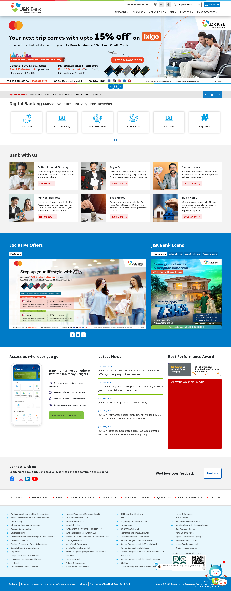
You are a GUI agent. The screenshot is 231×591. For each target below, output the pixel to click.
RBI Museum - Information (78, 566)
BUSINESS (138, 12)
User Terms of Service (185, 529)
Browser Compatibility (21, 529)
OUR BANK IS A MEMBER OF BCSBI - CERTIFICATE (110, 584)
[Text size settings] (161, 4)
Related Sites (126, 525)
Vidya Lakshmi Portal (185, 533)
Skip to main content (137, 4)
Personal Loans (210, 253)
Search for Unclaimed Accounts (135, 533)
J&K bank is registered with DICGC (81, 533)
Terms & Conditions (184, 514)
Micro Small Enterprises (76, 544)
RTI (122, 517)
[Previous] (206, 94)
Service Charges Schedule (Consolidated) (139, 544)
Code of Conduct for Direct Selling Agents (29, 544)
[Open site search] (175, 4)
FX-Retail (15, 563)
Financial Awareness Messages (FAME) (83, 514)
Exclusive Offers (40, 497)
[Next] (218, 94)
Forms (59, 497)
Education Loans (192, 253)
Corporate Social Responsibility (25, 555)
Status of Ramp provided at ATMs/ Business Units (143, 566)
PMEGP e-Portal (73, 559)
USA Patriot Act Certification (188, 521)
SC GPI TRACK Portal (130, 529)
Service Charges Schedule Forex (135, 548)
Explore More (185, 4)
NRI (172, 12)
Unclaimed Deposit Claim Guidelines (192, 525)
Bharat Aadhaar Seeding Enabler (25, 525)
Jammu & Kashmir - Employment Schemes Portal (87, 536)
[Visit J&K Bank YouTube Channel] (36, 479)
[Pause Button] (115, 86)
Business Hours (18, 533)
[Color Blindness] (168, 4)
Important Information (81, 497)
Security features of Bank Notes (135, 536)
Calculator (215, 497)
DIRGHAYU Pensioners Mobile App (26, 559)
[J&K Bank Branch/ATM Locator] (155, 4)
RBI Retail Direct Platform (132, 514)
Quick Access (164, 497)
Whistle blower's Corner (186, 540)
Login (212, 4)
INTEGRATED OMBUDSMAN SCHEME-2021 (84, 529)
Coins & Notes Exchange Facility (25, 548)
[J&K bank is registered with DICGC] (189, 562)
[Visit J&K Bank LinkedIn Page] (28, 479)
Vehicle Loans (175, 253)
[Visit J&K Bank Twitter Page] (18, 478)
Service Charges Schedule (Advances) (137, 540)
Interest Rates (109, 497)
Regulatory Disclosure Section (134, 521)
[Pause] (212, 94)
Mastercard (15, 253)
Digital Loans (17, 497)
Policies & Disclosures (75, 563)
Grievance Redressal (75, 521)
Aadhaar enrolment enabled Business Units (30, 514)
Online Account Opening (137, 497)
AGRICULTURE (157, 12)
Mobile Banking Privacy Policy (79, 548)
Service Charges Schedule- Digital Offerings (140, 559)
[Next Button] (120, 86)
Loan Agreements (74, 540)
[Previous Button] (110, 86)
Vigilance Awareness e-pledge (189, 536)
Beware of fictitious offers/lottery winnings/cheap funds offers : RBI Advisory (54, 584)
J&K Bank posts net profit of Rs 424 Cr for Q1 (123, 402)
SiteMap (124, 563)
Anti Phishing (16, 521)
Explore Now (190, 183)
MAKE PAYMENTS (206, 12)
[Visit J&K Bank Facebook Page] (13, 479)
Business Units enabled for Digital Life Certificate (33, 536)
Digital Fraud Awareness (186, 548)
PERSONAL (121, 12)
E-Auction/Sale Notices (190, 497)
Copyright (15, 551)
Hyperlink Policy (73, 525)
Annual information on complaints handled (30, 517)
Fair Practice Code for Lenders (24, 566)
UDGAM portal (182, 517)
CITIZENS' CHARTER (20, 540)
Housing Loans (159, 253)
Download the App (64, 415)
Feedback (212, 473)
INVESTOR (186, 12)
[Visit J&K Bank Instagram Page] (22, 479)
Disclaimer (13, 584)
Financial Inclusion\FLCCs (77, 517)
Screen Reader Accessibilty (187, 544)
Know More (117, 183)
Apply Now (44, 183)
